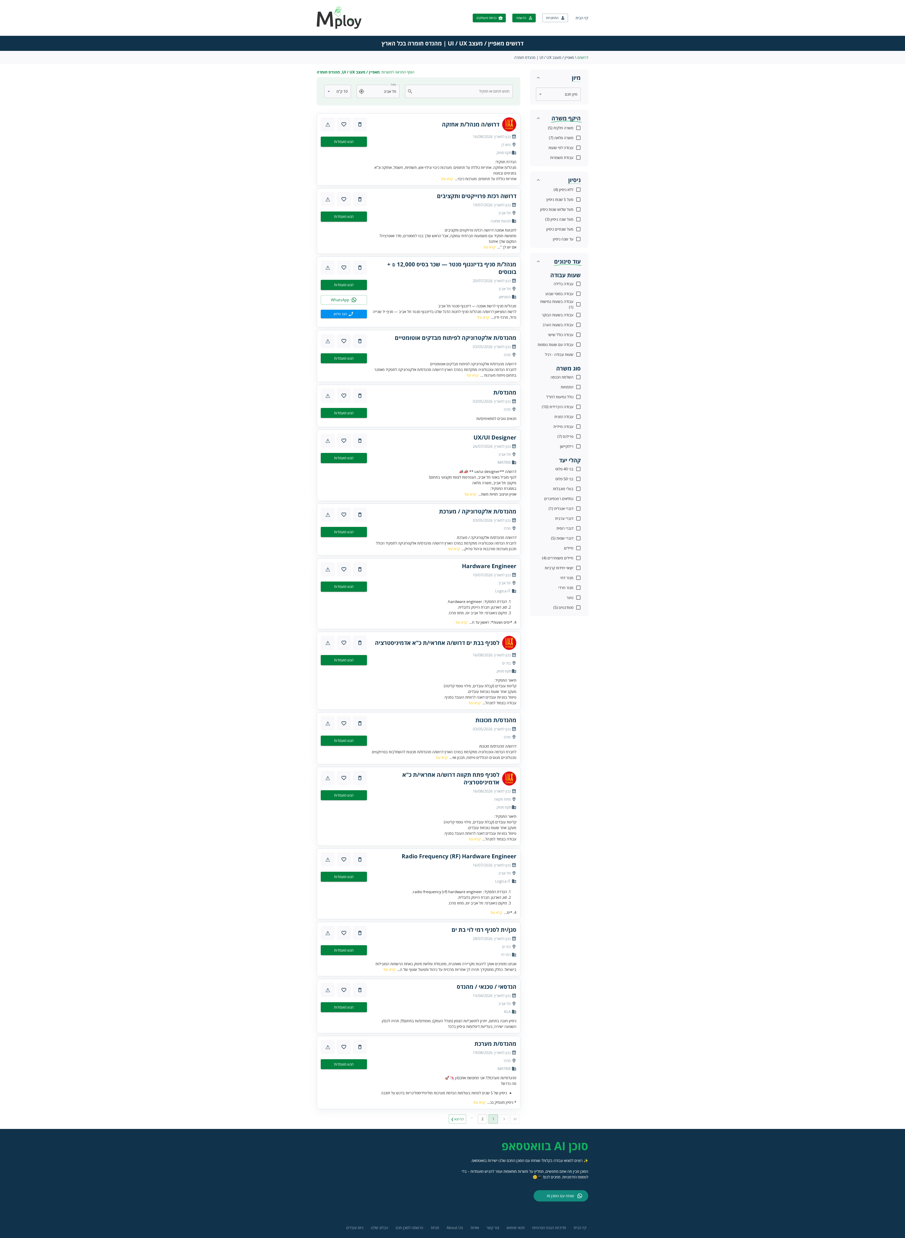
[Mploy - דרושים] (339, 27)
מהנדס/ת (504, 392)
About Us (455, 1227)
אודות (475, 1227)
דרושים (582, 57)
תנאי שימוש (516, 1227)
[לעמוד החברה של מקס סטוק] (509, 124)
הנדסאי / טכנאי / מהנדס (486, 986)
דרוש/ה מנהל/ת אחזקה (470, 124)
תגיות (435, 1227)
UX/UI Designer (494, 437)
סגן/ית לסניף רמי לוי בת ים (484, 929)
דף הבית (582, 17)
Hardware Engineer (489, 566)
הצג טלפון (340, 314)
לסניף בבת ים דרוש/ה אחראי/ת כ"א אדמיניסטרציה (437, 643)
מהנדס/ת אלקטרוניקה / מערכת (477, 511)
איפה (393, 85)
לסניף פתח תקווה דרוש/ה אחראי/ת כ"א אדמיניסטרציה (450, 778)
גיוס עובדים (354, 1227)
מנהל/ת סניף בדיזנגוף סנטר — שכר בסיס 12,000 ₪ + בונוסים (451, 268)
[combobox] (462, 91)
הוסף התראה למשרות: (365, 72)
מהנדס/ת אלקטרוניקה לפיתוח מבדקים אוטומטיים (455, 338)
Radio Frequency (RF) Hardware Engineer (459, 856)
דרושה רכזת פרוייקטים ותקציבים (476, 196)
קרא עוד (447, 178)
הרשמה (521, 18)
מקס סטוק (504, 152)
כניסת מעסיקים (486, 18)
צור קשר (492, 1227)
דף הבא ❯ (457, 1119)
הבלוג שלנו (379, 1227)
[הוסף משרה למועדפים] (344, 124)
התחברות (552, 18)
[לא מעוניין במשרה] (360, 124)
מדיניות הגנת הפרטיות (549, 1227)
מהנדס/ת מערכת (495, 1043)
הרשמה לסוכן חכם (409, 1227)
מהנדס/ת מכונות (495, 720)
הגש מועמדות (344, 141)
